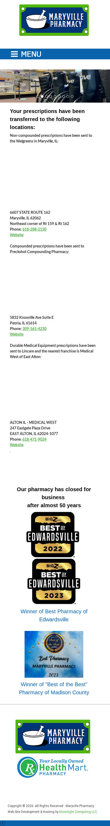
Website (16, 235)
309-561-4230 (34, 329)
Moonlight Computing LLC (78, 812)
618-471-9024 (34, 439)
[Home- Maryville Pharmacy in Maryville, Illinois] (54, 20)
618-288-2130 (34, 229)
